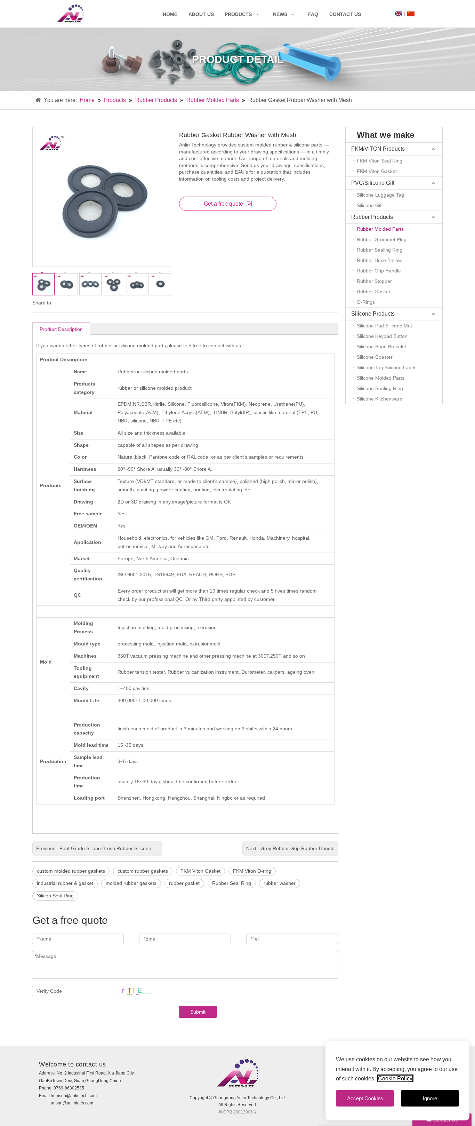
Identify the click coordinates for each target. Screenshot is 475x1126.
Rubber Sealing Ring (379, 250)
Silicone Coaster (375, 357)
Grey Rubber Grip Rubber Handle (297, 848)
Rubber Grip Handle (379, 270)
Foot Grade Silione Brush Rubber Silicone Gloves (113, 848)
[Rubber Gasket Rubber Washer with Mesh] (102, 197)
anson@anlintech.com (72, 1103)
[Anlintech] (70, 13)
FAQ (313, 14)
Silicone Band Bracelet (381, 346)
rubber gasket (184, 883)
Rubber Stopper (374, 281)
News (280, 14)
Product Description (61, 329)
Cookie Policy (395, 1078)
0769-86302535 (69, 1088)
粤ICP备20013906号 (237, 1112)
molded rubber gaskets (131, 883)
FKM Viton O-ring (252, 871)
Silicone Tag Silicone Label (386, 367)
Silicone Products (373, 314)
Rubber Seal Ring (231, 883)
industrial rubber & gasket (65, 883)
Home (170, 14)
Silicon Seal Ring (55, 895)
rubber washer (280, 883)
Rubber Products (156, 100)
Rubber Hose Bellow (379, 260)
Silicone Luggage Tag (380, 195)
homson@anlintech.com (74, 1095)
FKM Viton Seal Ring (379, 161)
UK (398, 13)
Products (238, 14)
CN (410, 13)
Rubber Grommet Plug (381, 239)
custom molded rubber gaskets (71, 871)
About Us (201, 14)
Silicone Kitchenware (379, 399)
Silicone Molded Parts (380, 378)
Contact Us (345, 14)
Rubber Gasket (373, 291)
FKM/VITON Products (378, 149)
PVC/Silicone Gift (372, 183)
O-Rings (366, 302)
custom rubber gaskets (143, 871)
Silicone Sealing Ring (380, 388)
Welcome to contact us (72, 1064)
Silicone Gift (370, 205)
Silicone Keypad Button (382, 336)
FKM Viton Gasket (200, 871)
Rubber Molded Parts (212, 100)
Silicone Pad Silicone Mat (384, 325)
